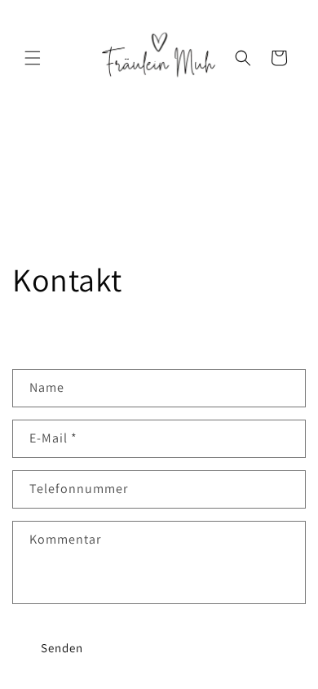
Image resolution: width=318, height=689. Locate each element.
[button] (33, 58)
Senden (62, 648)
